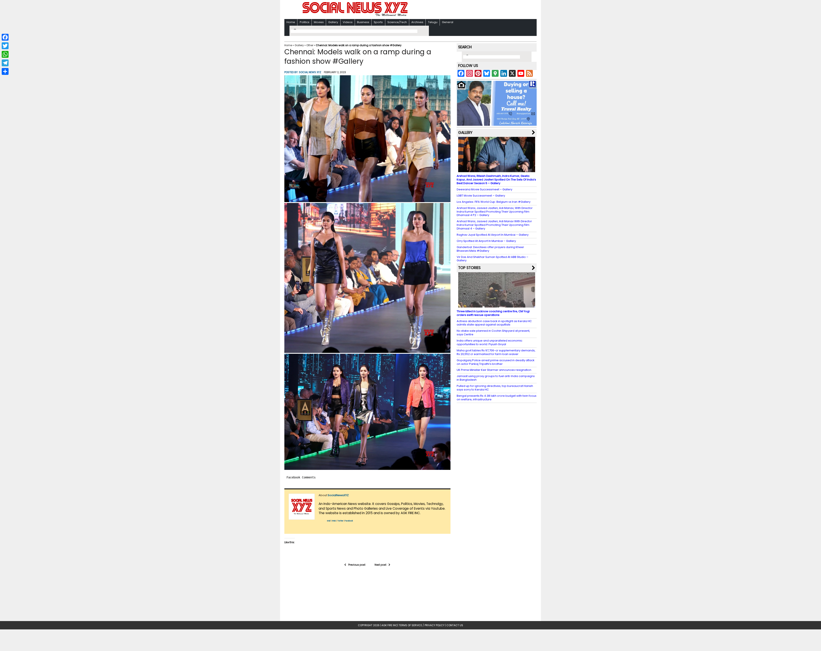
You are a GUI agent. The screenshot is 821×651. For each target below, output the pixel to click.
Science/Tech (397, 22)
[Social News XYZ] (355, 15)
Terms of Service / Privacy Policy (421, 625)
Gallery (333, 22)
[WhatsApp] (5, 54)
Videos (348, 22)
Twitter (340, 521)
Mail (329, 521)
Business (363, 22)
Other (309, 45)
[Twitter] (5, 45)
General (447, 22)
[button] (367, 138)
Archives (417, 22)
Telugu (432, 22)
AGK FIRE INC (389, 625)
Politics (304, 22)
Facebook (349, 521)
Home (290, 22)
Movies (319, 22)
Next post (380, 565)
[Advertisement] (465, 10)
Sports (378, 22)
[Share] (5, 71)
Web (334, 521)
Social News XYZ (310, 72)
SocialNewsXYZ (338, 495)
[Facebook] (5, 37)
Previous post (356, 565)
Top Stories (469, 267)
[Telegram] (5, 63)
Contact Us (454, 625)
